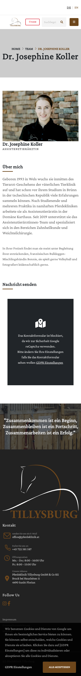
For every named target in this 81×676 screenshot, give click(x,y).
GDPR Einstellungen (49, 362)
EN (77, 7)
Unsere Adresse (19, 571)
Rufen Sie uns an (20, 545)
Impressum (9, 619)
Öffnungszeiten (19, 557)
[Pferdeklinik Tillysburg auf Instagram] (4, 604)
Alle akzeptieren (59, 667)
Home (16, 48)
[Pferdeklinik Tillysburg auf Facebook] (8, 604)
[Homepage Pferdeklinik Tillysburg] (14, 22)
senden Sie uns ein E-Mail (24, 533)
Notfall (33, 22)
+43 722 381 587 (22, 549)
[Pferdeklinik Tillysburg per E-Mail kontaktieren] (25, 537)
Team (29, 48)
